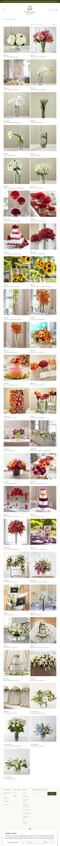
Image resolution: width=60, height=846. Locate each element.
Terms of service (25, 822)
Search (15, 793)
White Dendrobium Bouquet (38, 89)
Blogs (14, 796)
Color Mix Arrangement (10, 483)
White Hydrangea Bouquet (11, 57)
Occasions (6, 798)
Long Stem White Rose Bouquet (13, 746)
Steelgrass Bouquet (35, 155)
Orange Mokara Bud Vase (37, 319)
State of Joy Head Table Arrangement (40, 450)
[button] (3, 9)
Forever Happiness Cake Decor (12, 253)
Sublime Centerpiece (9, 450)
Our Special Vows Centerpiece (12, 221)
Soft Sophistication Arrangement (39, 582)
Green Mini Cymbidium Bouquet (13, 319)
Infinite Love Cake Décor (37, 516)
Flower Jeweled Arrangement (12, 549)
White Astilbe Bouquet (36, 188)
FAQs (24, 793)
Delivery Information (26, 805)
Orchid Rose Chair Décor (10, 582)
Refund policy (26, 813)
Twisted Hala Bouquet (36, 122)
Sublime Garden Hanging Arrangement (41, 286)
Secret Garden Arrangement (11, 89)
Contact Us (26, 796)
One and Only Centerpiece (37, 352)
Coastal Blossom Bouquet (37, 746)
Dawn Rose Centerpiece (36, 385)
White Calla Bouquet (9, 155)
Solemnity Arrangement (10, 647)
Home (5, 19)
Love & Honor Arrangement (37, 253)
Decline (46, 842)
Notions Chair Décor (9, 614)
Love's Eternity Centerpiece (37, 483)
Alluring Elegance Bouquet (37, 713)
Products (6, 801)
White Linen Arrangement (37, 680)
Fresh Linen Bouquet (9, 779)
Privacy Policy (50, 838)
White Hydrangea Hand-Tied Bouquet (14, 188)
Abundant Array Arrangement (38, 57)
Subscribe (52, 793)
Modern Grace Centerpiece (37, 221)
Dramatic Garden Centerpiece (38, 549)
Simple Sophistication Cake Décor (39, 647)
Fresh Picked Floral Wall (10, 418)
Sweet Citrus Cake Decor (10, 385)
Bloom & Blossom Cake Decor (12, 680)
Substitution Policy (26, 817)
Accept (29, 842)
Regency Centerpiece (36, 614)
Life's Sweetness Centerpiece (12, 516)
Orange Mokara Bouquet (10, 352)
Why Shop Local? (25, 800)
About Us (6, 804)
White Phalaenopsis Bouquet (12, 122)
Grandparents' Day (7, 793)
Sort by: (33, 24)
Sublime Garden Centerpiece (12, 286)
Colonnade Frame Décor (10, 713)
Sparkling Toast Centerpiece (38, 418)
